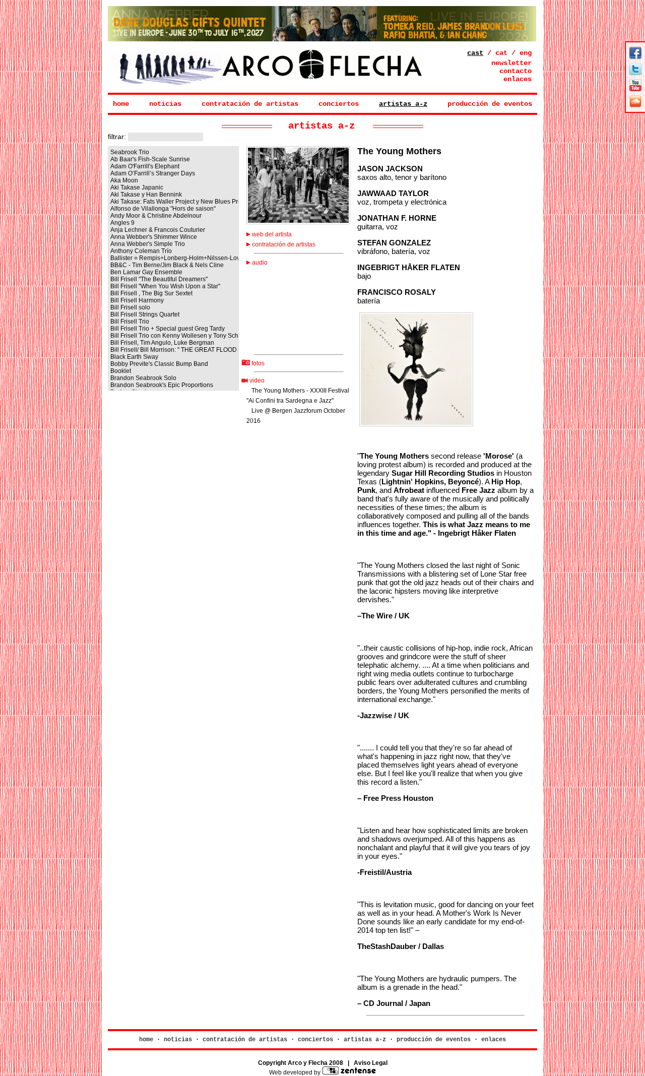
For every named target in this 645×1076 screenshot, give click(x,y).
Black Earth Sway (134, 356)
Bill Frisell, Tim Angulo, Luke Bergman (162, 342)
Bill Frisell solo (130, 307)
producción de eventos (489, 104)
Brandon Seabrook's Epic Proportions (161, 385)
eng (526, 53)
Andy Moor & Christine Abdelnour (156, 215)
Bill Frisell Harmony (137, 300)
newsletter (511, 63)
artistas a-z (403, 104)
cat (501, 53)
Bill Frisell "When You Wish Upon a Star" (165, 286)
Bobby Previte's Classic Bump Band (159, 363)
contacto (515, 71)
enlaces (517, 79)
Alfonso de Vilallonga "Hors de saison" (163, 208)
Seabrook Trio (129, 152)
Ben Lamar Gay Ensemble (146, 272)
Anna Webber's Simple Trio (147, 243)
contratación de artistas (250, 104)
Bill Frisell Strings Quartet (144, 314)
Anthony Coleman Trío (141, 251)
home (121, 104)
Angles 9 (122, 222)
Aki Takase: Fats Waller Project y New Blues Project (173, 201)
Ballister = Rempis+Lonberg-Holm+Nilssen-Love (173, 258)
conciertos (338, 104)
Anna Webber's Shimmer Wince (153, 236)
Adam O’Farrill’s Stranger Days (152, 173)
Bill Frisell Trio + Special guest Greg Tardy (167, 328)
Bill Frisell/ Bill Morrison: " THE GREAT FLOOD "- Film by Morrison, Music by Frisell (173, 349)
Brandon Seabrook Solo (143, 378)
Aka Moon (124, 180)
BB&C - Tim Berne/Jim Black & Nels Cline (167, 265)
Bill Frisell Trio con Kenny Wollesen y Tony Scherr (173, 335)
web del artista (271, 234)
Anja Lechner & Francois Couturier (157, 229)
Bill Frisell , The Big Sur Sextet (151, 293)
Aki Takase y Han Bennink (146, 194)
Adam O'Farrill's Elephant (144, 166)
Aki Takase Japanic (136, 187)
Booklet (120, 370)
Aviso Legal (371, 1062)
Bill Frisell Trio (129, 321)
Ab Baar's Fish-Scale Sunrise (150, 159)
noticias (165, 104)
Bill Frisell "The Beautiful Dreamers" (159, 279)
